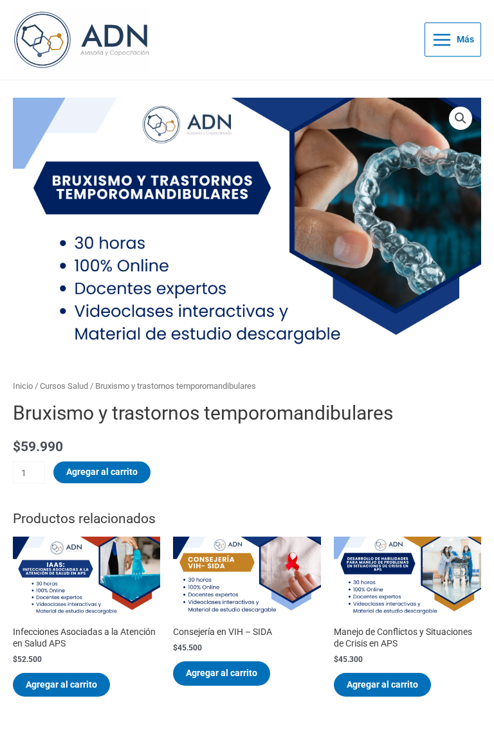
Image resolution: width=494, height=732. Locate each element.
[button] (460, 118)
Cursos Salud (64, 386)
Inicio (23, 386)
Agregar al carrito (102, 472)
